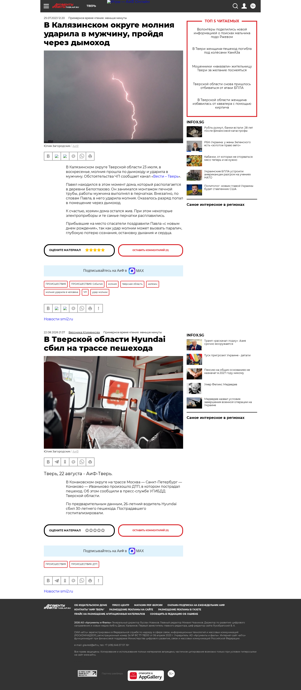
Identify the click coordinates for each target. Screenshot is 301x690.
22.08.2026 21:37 (54, 332)
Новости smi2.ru (58, 319)
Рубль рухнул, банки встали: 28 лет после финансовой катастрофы (228, 129)
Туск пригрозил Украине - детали (227, 355)
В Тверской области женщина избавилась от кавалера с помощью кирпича (222, 103)
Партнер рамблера (112, 673)
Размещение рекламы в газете (179, 609)
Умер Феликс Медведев (220, 384)
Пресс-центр (120, 605)
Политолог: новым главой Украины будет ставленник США (228, 187)
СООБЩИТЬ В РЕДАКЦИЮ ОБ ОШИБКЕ (174, 614)
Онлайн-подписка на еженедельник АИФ (196, 605)
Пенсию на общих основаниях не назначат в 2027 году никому (227, 371)
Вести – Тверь (165, 176)
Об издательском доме (90, 605)
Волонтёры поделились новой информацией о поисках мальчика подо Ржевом (222, 33)
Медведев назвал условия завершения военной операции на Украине (228, 402)
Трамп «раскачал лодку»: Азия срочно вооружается (225, 342)
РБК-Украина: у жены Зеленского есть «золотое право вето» (227, 144)
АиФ (75, 146)
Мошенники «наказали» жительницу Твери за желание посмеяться (222, 68)
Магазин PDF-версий (148, 605)
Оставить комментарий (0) (150, 250)
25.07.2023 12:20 (54, 18)
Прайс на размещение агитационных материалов (109, 614)
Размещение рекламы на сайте (131, 609)
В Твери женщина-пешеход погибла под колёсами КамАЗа (222, 50)
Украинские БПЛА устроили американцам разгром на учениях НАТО (227, 174)
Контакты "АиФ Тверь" (89, 609)
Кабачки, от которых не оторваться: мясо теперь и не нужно (228, 158)
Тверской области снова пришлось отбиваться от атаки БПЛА (222, 86)
